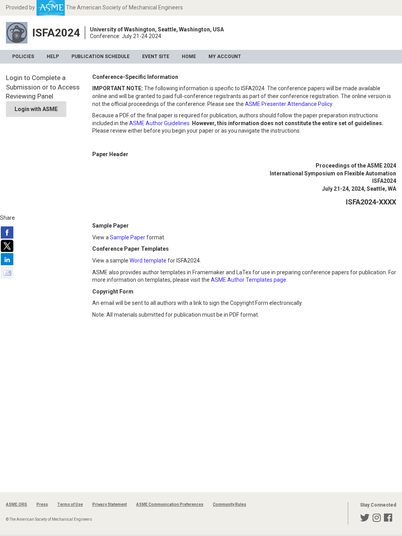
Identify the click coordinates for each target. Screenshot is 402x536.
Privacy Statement (109, 504)
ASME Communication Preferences (169, 504)
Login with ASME (36, 109)
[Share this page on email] (7, 272)
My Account (224, 56)
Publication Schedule (100, 56)
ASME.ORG (16, 504)
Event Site (155, 56)
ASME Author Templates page (248, 280)
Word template (148, 260)
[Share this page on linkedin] (7, 259)
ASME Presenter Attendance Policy (288, 104)
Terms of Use (70, 504)
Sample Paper (127, 237)
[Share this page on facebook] (7, 232)
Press (42, 504)
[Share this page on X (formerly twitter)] (7, 245)
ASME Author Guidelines (159, 123)
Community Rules (229, 504)
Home (189, 56)
